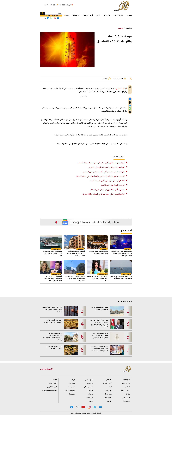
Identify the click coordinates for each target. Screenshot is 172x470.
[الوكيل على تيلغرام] (95, 407)
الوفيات (91, 401)
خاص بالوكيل (126, 397)
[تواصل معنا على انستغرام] (55, 18)
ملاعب (98, 15)
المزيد (67, 15)
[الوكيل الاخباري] (126, 369)
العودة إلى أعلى (46, 369)
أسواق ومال (108, 397)
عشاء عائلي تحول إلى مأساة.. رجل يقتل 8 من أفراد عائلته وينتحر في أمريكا (121, 253)
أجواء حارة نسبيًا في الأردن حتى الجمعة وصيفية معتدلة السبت (101, 163)
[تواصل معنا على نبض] (58, 18)
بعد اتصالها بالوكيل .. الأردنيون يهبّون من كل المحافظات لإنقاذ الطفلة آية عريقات (53, 336)
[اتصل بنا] (45, 18)
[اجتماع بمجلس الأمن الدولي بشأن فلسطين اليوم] (97, 242)
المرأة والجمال (88, 386)
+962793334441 (52, 383)
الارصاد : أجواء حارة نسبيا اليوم (113, 185)
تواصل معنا (71, 386)
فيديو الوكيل (126, 401)
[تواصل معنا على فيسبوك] (48, 18)
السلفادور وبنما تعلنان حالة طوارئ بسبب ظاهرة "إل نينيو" (52, 253)
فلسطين (107, 15)
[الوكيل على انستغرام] (89, 407)
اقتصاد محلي (126, 383)
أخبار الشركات (88, 15)
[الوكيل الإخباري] (122, 6)
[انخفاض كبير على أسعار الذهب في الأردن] (71, 350)
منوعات (127, 249)
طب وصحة (90, 383)
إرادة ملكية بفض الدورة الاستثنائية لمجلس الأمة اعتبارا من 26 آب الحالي (100, 335)
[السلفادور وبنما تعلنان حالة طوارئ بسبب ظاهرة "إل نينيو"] (51, 242)
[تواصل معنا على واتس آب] (51, 18)
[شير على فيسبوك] (130, 99)
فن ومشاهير (102, 274)
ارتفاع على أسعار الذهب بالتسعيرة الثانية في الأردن (53, 321)
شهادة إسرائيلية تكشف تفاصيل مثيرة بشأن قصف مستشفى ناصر (76, 253)
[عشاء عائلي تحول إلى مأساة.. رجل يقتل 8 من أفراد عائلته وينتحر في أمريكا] (121, 242)
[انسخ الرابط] (130, 112)
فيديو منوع (108, 390)
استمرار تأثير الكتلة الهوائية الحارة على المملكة (107, 190)
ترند (110, 386)
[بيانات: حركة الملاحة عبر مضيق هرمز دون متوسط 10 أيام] (121, 267)
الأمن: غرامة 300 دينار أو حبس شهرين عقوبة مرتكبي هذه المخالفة (52, 309)
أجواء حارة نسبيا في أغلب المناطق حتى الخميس (106, 167)
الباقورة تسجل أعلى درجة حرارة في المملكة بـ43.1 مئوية (104, 194)
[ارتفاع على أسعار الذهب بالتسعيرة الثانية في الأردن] (71, 324)
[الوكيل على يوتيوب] (83, 407)
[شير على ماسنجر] (130, 105)
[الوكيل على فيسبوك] (71, 407)
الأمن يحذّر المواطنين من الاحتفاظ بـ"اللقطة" (99, 308)
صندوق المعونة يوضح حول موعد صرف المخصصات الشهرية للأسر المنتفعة (99, 348)
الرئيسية (129, 28)
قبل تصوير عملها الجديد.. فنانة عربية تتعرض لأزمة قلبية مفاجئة (97, 278)
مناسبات (90, 394)
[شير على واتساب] (130, 108)
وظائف (127, 394)
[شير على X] (130, 102)
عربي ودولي (56, 249)
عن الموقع (72, 383)
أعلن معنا (76, 15)
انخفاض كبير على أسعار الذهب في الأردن (54, 347)
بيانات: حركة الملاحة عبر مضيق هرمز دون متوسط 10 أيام (121, 277)
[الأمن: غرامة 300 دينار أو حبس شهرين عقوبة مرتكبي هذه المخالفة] (71, 311)
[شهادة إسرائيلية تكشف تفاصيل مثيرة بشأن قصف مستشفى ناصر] (74, 242)
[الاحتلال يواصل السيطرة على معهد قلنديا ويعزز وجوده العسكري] (74, 267)
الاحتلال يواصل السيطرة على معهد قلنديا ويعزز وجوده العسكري (75, 278)
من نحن (73, 379)
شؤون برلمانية (125, 390)
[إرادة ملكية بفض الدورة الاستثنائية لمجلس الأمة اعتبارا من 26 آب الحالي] (117, 337)
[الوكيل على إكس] (77, 407)
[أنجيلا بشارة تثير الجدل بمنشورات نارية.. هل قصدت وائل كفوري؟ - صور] (51, 267)
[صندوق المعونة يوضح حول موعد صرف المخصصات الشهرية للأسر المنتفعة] (117, 350)
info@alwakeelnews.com (49, 390)
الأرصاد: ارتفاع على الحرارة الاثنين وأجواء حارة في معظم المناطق (100, 176)
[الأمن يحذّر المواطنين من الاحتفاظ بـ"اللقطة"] (117, 311)
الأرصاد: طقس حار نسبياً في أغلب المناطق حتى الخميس (104, 172)
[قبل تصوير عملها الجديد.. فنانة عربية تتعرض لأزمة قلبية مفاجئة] (97, 267)
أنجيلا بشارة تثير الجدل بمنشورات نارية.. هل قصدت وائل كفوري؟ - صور (52, 278)
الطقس (120, 28)
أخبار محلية (126, 379)
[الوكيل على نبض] (100, 407)
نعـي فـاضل (89, 397)
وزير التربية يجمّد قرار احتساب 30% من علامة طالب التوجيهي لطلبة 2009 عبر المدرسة (98, 323)
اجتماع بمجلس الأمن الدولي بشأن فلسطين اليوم (98, 252)
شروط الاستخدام (70, 390)
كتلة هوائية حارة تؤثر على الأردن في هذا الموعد (107, 181)
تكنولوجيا (90, 390)
